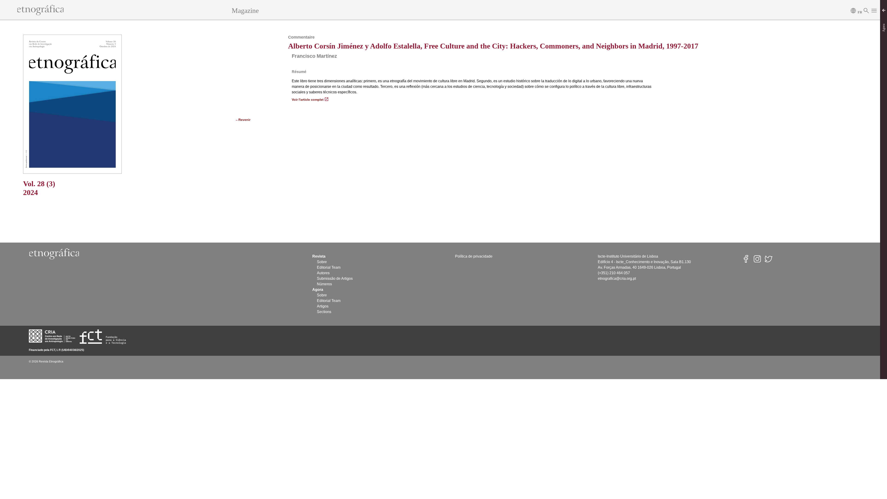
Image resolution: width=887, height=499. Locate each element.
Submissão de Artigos (335, 278)
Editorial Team (328, 267)
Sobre (322, 262)
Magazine (245, 10)
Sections (324, 312)
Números (324, 284)
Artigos (322, 306)
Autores (323, 273)
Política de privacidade (473, 256)
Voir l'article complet (308, 99)
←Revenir (242, 120)
